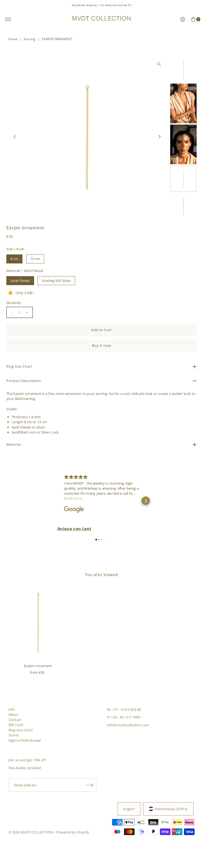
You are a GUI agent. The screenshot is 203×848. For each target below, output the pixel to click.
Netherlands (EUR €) (171, 808)
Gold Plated (20, 280)
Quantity (13, 302)
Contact (14, 719)
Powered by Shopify (72, 832)
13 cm (35, 258)
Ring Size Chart (20, 730)
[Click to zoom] (159, 64)
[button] (57, 500)
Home (13, 39)
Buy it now (101, 345)
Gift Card (15, 724)
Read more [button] (73, 498)
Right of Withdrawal (24, 740)
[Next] (159, 136)
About (13, 714)
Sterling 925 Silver (56, 280)
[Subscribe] (89, 785)
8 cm (14, 258)
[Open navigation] (8, 19)
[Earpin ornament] (38, 622)
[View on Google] (74, 509)
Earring (29, 39)
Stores (13, 735)
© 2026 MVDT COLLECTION (30, 832)
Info (11, 709)
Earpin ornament (38, 665)
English (129, 808)
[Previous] (15, 136)
